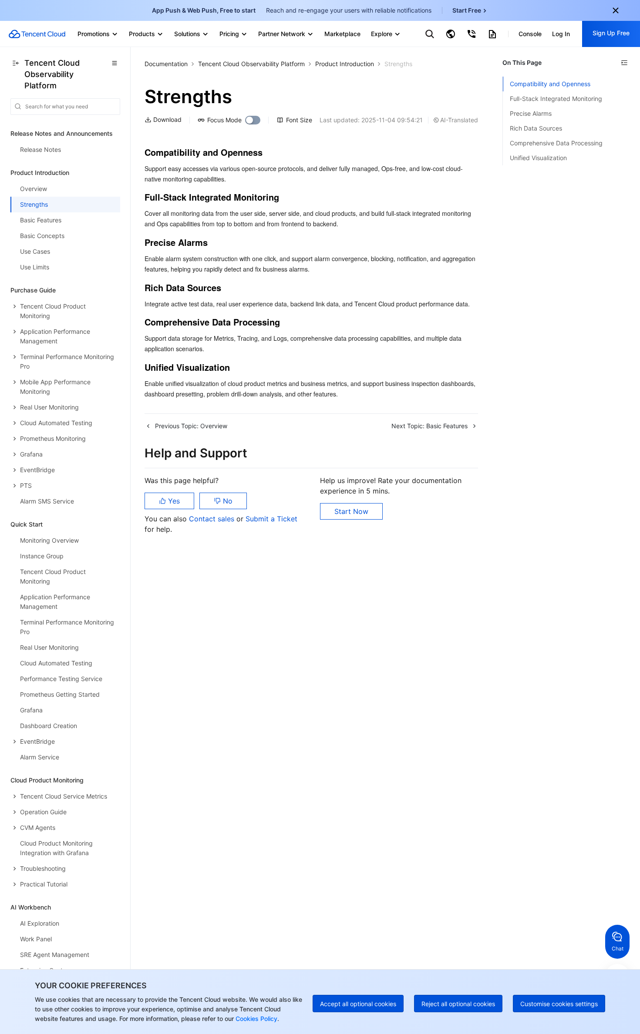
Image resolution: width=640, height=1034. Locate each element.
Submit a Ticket (271, 518)
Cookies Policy (255, 1018)
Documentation (166, 63)
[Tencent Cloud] (37, 34)
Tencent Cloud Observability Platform (251, 63)
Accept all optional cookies (358, 1003)
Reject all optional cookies (458, 1003)
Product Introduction (344, 63)
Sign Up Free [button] (611, 33)
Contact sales (212, 518)
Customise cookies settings (559, 1003)
